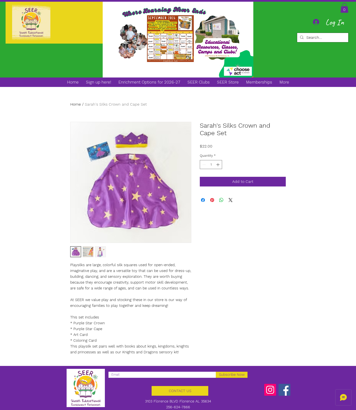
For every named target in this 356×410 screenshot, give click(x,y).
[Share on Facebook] (203, 200)
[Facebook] (284, 390)
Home (75, 104)
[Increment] (218, 164)
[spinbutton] (211, 164)
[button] (344, 8)
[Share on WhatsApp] (221, 200)
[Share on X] (230, 200)
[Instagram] (270, 390)
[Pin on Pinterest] (212, 200)
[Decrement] (204, 164)
